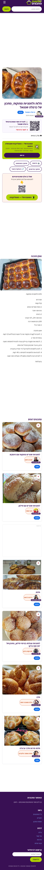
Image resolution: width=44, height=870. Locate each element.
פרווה (20, 112)
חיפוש (7, 9)
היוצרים (39, 818)
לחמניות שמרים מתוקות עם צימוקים (25, 454)
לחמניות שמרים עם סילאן (29, 505)
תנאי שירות (38, 843)
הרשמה (36, 859)
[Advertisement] (22, 42)
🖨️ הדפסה (36, 163)
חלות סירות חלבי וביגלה (30, 748)
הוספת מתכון (37, 821)
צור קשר (39, 836)
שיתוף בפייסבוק (34, 169)
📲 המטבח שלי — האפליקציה (22, 197)
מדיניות (39, 839)
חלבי (37, 467)
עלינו (40, 832)
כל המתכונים (37, 814)
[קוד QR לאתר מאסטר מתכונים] (22, 189)
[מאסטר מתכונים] (34, 2)
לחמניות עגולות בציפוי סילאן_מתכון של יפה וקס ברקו (23, 644)
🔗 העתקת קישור (18, 169)
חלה (38, 697)
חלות (38, 592)
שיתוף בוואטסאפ (21, 163)
